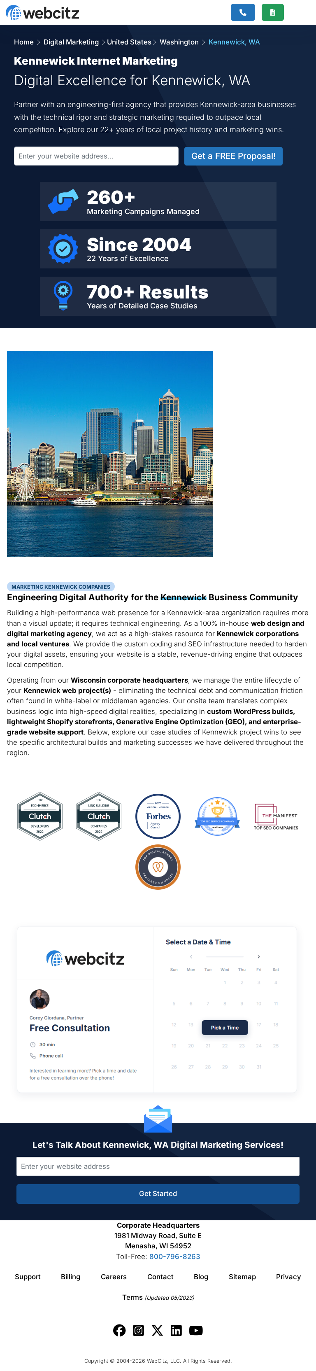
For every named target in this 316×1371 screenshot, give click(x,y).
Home (24, 42)
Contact (160, 1277)
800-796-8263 (174, 1256)
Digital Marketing (71, 42)
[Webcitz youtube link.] (196, 1330)
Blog (201, 1277)
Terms (158, 1297)
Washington (179, 42)
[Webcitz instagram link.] (138, 1330)
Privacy (288, 1277)
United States (129, 42)
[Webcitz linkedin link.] (176, 1330)
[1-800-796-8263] (243, 12)
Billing (70, 1277)
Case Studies (174, 305)
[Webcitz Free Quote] (273, 12)
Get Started (158, 1193)
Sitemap (242, 1277)
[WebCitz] (42, 12)
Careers (114, 1277)
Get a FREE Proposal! (233, 156)
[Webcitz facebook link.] (119, 1330)
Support (28, 1277)
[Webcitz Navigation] (296, 12)
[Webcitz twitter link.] (157, 1330)
